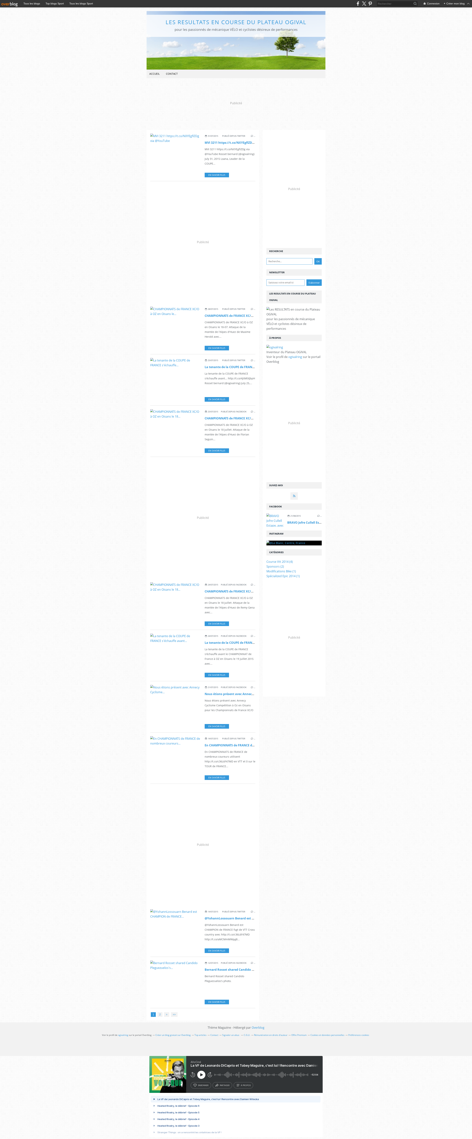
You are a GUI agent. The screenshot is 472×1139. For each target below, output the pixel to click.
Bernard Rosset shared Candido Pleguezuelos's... (240, 970)
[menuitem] (154, 74)
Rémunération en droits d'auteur (270, 1035)
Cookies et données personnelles (327, 1035)
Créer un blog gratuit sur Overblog (173, 1035)
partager (225, 1085)
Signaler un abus (231, 1035)
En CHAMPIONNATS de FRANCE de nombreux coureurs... (245, 745)
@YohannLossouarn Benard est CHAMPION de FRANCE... (246, 918)
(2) (275, 566)
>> (174, 1014)
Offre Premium (299, 1035)
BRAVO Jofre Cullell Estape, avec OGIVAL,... (318, 523)
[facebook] (358, 3)
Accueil (154, 73)
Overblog (258, 1028)
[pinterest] (370, 3)
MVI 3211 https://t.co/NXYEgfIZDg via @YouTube (240, 143)
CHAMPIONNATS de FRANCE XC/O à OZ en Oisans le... (243, 316)
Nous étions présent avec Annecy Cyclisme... (237, 694)
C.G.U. (247, 1035)
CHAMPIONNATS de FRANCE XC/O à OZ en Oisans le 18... (245, 418)
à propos (246, 1085)
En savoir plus (216, 175)
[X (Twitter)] (364, 3)
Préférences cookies (358, 1035)
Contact (172, 73)
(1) (281, 571)
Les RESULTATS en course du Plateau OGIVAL (236, 22)
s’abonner (203, 1085)
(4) (279, 562)
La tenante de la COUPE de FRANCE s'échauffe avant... (244, 643)
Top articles (200, 1035)
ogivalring (295, 357)
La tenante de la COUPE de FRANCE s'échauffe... (239, 367)
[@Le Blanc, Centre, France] (294, 543)
